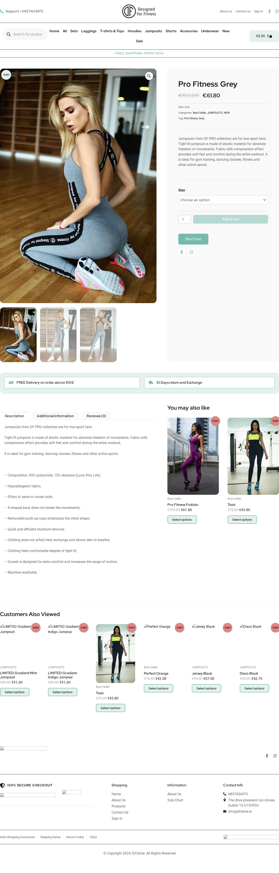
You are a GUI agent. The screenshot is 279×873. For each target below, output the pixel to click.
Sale (139, 41)
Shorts (171, 31)
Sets (74, 31)
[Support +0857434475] (22, 11)
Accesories (189, 31)
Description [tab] (14, 415)
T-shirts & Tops (112, 31)
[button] (149, 76)
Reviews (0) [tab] (96, 415)
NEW (227, 112)
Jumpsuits (153, 31)
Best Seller (199, 112)
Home (54, 31)
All (65, 31)
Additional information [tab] (55, 415)
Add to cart (230, 219)
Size (181, 190)
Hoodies (134, 31)
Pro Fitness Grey (194, 118)
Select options (182, 520)
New (226, 31)
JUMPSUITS (215, 112)
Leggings (89, 31)
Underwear (210, 31)
